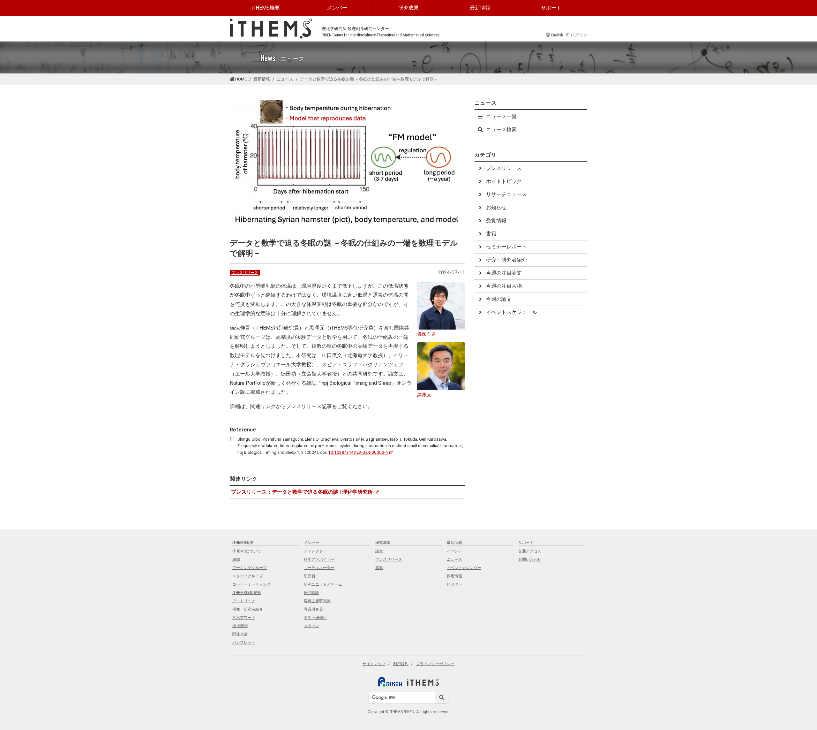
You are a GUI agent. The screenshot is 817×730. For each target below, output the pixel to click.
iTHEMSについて (246, 551)
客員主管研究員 (317, 601)
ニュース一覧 (501, 116)
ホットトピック (504, 181)
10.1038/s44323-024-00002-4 (358, 452)
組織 (236, 559)
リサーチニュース (506, 194)
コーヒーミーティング (251, 584)
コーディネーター (319, 568)
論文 (379, 551)
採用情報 (454, 576)
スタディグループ (247, 576)
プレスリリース (244, 272)
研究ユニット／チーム (323, 584)
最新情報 (480, 8)
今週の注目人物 (504, 286)
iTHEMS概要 (265, 8)
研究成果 (408, 8)
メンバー (337, 8)
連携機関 (240, 626)
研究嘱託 (311, 592)
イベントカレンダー (464, 568)
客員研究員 (313, 609)
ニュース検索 (501, 129)
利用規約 (400, 664)
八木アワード (243, 617)
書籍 (491, 234)
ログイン (579, 35)
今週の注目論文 (504, 273)
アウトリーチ (243, 601)
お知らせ (496, 207)
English (557, 35)
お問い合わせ (529, 559)
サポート (551, 8)
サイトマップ (374, 664)
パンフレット (243, 642)
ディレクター (315, 551)
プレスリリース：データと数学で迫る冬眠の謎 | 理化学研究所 (302, 492)
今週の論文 (499, 299)
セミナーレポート (506, 247)
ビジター (454, 584)
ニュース (285, 79)
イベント (454, 551)
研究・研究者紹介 (506, 260)
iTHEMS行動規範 (246, 592)
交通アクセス (529, 551)
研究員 (309, 576)
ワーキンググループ (249, 568)
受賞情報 (496, 220)
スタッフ (311, 626)
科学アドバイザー (319, 559)
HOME (240, 79)
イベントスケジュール (511, 312)
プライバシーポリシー (435, 664)
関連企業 (240, 634)
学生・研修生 (315, 617)
